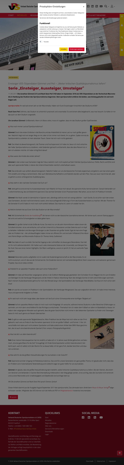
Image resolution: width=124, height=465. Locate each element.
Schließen (63, 49)
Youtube (46, 42)
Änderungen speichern (76, 49)
